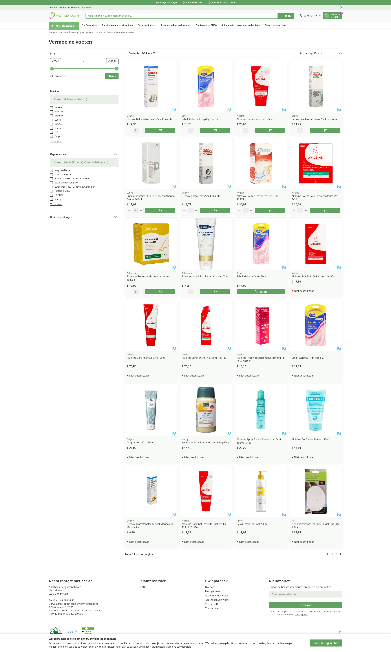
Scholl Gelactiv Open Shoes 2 (253, 276)
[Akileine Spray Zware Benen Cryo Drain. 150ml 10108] (261, 410)
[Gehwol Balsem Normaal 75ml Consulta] (151, 86)
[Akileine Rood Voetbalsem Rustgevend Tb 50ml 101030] (261, 325)
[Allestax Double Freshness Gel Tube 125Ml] (261, 163)
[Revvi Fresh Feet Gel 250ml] (261, 491)
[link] (328, 554)
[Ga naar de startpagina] (64, 15)
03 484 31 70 (67, 600)
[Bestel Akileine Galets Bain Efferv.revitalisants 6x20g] (325, 210)
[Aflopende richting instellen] (340, 53)
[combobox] (182, 16)
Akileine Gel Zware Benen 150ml (310, 439)
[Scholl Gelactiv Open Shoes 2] (261, 244)
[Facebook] (340, 632)
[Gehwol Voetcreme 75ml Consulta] (206, 163)
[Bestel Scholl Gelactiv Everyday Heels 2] (215, 130)
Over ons (210, 587)
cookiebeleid (184, 646)
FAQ (142, 587)
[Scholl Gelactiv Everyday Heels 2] (206, 86)
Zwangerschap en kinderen (176, 25)
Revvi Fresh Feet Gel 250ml (252, 524)
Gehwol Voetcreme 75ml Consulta (201, 196)
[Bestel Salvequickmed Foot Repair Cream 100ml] (215, 291)
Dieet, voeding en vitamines (117, 25)
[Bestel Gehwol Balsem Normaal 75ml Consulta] (160, 130)
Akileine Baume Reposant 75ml (255, 119)
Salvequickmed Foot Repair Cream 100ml (205, 276)
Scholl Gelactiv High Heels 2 (307, 357)
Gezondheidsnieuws (69, 7)
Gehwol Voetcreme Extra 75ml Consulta (314, 119)
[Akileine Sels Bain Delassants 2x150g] (316, 244)
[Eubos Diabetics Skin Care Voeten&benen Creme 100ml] (151, 163)
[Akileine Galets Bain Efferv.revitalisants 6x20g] (316, 163)
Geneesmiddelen (147, 25)
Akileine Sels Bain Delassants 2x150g (313, 276)
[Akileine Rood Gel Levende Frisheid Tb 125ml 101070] (206, 491)
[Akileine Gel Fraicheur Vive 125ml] (151, 325)
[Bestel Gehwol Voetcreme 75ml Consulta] (215, 210)
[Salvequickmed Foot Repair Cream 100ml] (206, 244)
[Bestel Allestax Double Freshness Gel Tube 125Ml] (270, 210)
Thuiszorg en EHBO (206, 25)
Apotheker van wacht (217, 599)
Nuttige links (212, 591)
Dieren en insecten (275, 25)
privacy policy (301, 614)
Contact (53, 7)
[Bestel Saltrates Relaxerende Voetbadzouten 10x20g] (160, 291)
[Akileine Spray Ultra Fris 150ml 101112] (206, 325)
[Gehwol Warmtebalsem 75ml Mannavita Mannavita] (151, 491)
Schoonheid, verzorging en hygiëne (241, 25)
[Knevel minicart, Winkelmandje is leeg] (326, 15)
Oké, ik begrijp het (326, 643)
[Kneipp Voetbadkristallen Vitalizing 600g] (206, 410)
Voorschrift (87, 7)
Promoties (91, 25)
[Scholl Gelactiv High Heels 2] (316, 325)
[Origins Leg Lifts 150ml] (151, 410)
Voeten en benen (104, 32)
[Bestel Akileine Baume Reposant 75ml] (270, 130)
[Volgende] (340, 554)
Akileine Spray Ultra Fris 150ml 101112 (204, 357)
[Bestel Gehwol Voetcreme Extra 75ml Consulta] (325, 130)
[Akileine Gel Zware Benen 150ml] (316, 410)
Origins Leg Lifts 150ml (140, 442)
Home (52, 32)
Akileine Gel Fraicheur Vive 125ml (146, 357)
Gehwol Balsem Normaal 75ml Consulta (149, 119)
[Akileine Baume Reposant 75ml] (261, 86)
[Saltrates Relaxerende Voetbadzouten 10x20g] (151, 244)
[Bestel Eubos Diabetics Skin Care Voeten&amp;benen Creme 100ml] (160, 210)
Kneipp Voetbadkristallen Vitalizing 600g (205, 442)
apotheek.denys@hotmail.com (81, 603)
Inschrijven (305, 605)
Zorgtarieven (212, 608)
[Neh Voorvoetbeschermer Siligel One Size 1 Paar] (316, 491)
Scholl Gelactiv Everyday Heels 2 (200, 119)
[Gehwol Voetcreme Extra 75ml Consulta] (316, 86)
